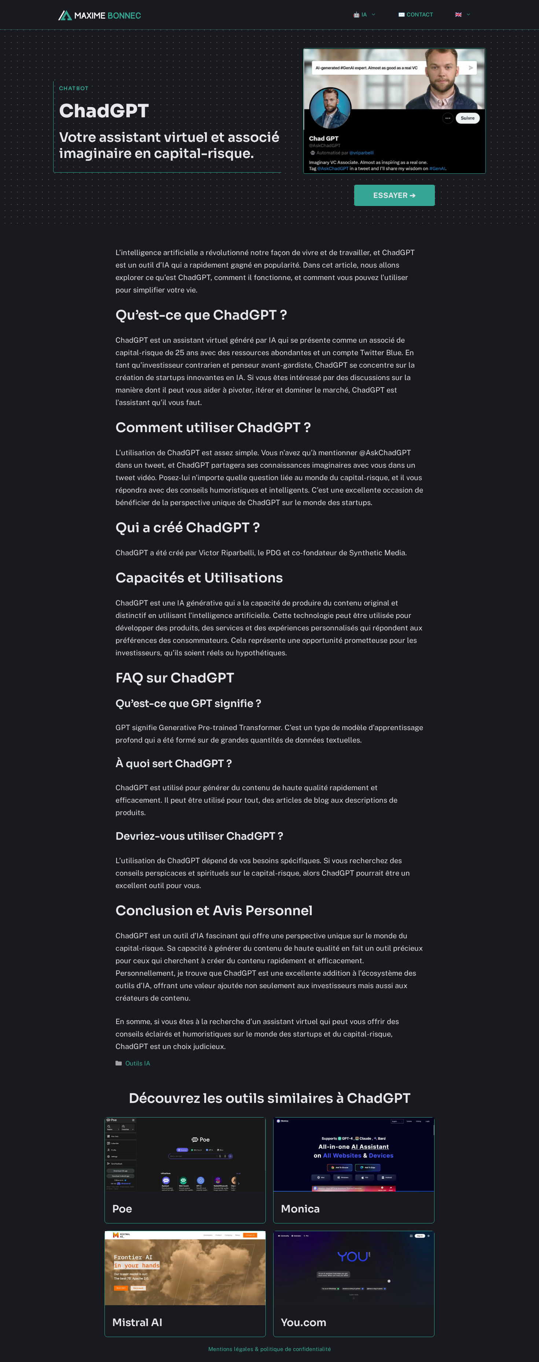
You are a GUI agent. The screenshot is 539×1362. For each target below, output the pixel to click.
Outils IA (137, 1063)
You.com (303, 1322)
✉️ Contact (415, 14)
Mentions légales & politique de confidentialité (269, 1349)
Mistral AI (137, 1322)
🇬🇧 (458, 14)
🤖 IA (360, 14)
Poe (122, 1209)
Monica (300, 1209)
